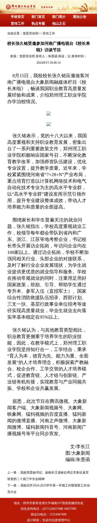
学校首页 (17, 17)
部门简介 (59, 17)
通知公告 (79, 17)
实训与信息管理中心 (56, 520)
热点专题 (38, 23)
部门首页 (38, 17)
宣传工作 (17, 23)
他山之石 (59, 23)
